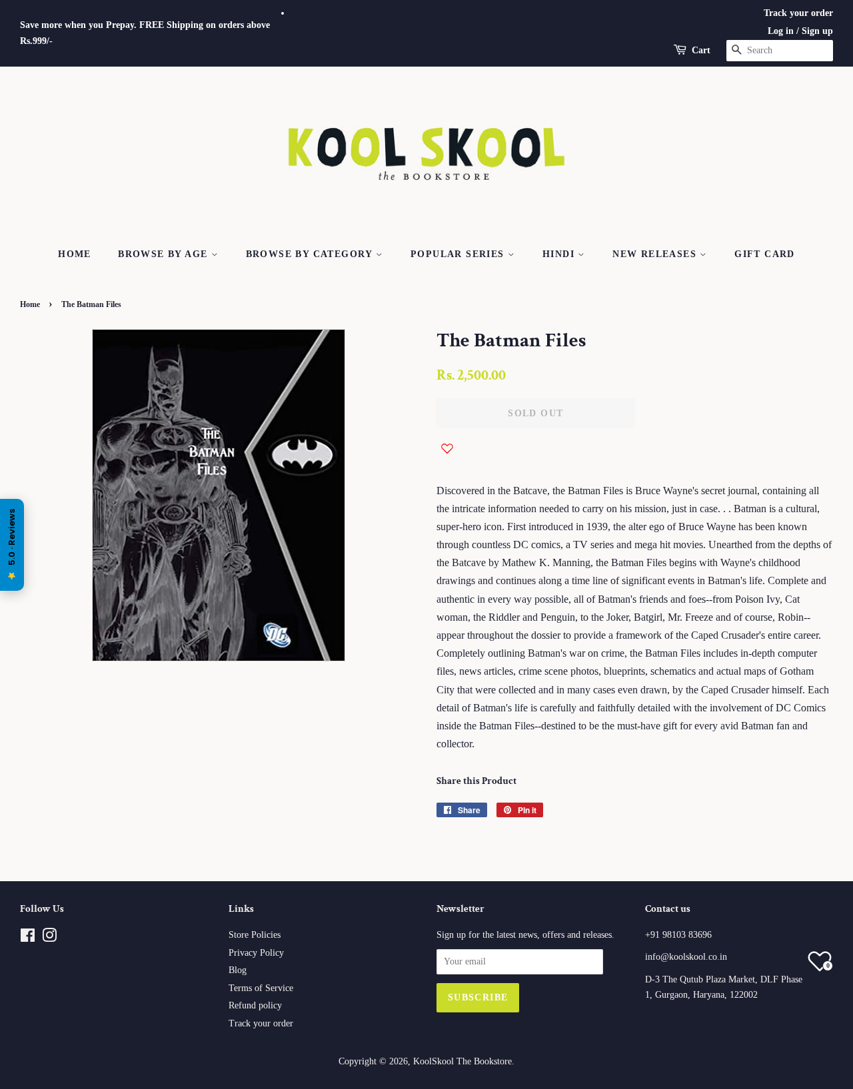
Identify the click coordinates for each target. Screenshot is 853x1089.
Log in (781, 31)
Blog (238, 970)
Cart (701, 50)
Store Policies (255, 935)
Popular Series (459, 254)
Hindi (560, 254)
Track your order (798, 13)
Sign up (817, 31)
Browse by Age (164, 254)
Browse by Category (311, 254)
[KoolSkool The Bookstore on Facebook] (27, 938)
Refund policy (255, 1005)
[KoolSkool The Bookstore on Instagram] (49, 938)
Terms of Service (261, 988)
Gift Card (764, 254)
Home (74, 254)
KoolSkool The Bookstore (462, 1061)
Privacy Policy (256, 953)
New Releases (656, 254)
